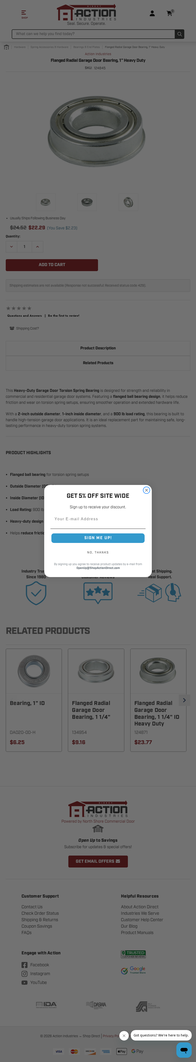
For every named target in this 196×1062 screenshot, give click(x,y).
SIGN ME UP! (98, 538)
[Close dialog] (146, 490)
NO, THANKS (98, 552)
